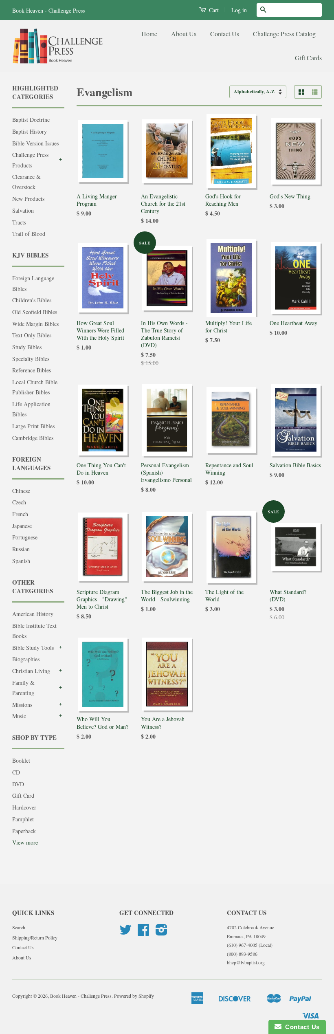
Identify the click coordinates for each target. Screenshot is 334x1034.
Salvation (23, 210)
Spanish (21, 561)
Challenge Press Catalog (284, 33)
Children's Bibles (31, 300)
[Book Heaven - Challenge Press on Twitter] (125, 932)
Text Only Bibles (31, 335)
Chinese (21, 491)
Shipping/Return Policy (34, 937)
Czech (19, 502)
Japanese (22, 526)
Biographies (26, 659)
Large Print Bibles (33, 426)
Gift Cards (308, 57)
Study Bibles (27, 347)
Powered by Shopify (134, 995)
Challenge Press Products (30, 160)
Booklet (21, 760)
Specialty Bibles (30, 359)
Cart (213, 10)
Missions (22, 704)
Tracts (19, 222)
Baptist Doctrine (31, 119)
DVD (18, 784)
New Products (28, 198)
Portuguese (24, 537)
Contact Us (224, 33)
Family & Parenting (23, 688)
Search (18, 927)
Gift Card (23, 795)
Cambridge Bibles (32, 438)
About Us (183, 33)
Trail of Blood (28, 234)
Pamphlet (23, 819)
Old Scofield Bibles (34, 312)
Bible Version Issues (35, 143)
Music (19, 716)
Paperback (24, 831)
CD (16, 772)
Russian (21, 549)
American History (32, 614)
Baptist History (29, 131)
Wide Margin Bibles (35, 324)
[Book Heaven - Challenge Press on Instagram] (161, 932)
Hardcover (24, 807)
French (20, 514)
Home (149, 33)
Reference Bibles (31, 370)
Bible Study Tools (33, 647)
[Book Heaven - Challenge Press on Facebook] (143, 932)
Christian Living (31, 671)
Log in (239, 10)
